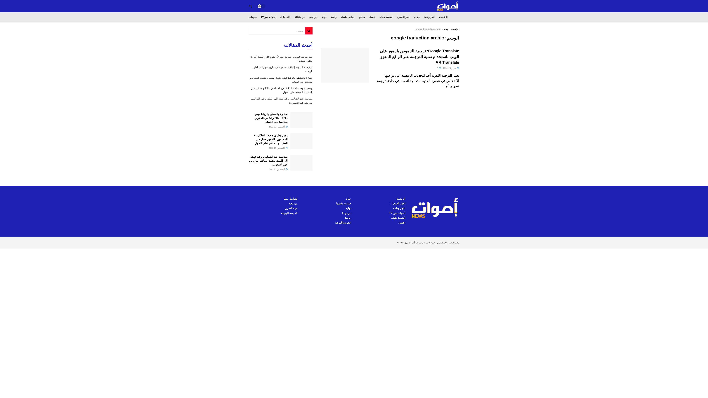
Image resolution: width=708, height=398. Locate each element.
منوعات (253, 17)
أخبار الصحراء (403, 17)
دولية (324, 17)
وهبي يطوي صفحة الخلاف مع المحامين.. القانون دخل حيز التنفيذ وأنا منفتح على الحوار (271, 139)
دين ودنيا (313, 17)
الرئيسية (443, 17)
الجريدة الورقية (343, 222)
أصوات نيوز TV (268, 17)
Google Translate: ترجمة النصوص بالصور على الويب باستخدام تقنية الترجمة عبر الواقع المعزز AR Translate (419, 57)
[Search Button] (250, 6)
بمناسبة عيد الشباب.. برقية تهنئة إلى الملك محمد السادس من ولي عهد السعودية (268, 160)
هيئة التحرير (291, 208)
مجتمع (362, 17)
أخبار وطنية (429, 17)
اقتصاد (372, 17)
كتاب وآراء (285, 17)
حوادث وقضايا (348, 17)
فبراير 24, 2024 (450, 68)
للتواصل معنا (290, 198)
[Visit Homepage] (448, 6)
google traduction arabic (428, 29)
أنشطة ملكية (386, 17)
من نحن (293, 203)
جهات (417, 17)
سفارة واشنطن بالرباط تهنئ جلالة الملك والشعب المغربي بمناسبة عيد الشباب (271, 118)
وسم (446, 29)
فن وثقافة (300, 17)
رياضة (333, 17)
